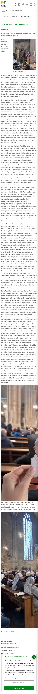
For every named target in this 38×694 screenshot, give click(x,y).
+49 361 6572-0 (10, 650)
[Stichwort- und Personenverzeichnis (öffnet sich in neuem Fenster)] (31, 5)
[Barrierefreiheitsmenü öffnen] (34, 657)
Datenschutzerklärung (10, 678)
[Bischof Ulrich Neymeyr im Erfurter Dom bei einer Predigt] (24, 54)
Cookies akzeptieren (19, 688)
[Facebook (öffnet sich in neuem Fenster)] (23, 4)
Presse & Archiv (14, 16)
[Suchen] (35, 11)
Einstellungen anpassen (19, 682)
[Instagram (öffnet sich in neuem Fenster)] (19, 4)
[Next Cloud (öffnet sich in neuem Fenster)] (35, 4)
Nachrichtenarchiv (26, 16)
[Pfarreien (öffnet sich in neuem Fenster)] (27, 4)
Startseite (5, 16)
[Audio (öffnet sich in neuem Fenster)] (15, 4)
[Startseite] (3, 4)
